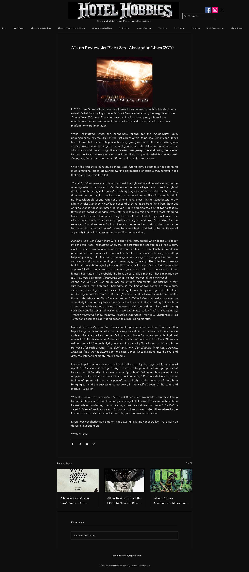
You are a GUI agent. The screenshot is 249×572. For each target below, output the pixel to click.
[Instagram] (215, 10)
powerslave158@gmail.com (127, 555)
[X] (222, 10)
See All (189, 463)
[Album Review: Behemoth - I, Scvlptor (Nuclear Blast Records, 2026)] (124, 480)
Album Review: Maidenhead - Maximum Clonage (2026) (170, 500)
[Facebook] (208, 10)
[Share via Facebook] (72, 443)
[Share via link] (93, 443)
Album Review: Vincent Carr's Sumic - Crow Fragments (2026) (75, 500)
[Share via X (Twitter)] (79, 443)
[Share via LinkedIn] (86, 443)
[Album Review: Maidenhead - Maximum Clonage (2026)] (171, 480)
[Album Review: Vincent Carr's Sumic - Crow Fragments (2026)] (78, 480)
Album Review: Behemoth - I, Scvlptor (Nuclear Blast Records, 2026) (124, 500)
